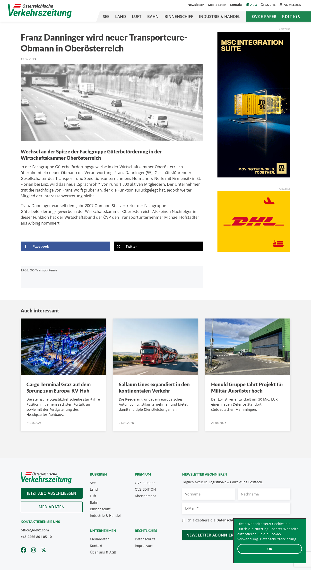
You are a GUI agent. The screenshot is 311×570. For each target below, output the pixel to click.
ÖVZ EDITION (145, 489)
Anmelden (292, 4)
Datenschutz (145, 539)
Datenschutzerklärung (278, 539)
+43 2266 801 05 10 (36, 536)
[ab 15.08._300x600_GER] (253, 104)
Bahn (153, 16)
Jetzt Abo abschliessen (52, 493)
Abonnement (145, 496)
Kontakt (236, 4)
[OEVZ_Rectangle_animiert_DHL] (253, 221)
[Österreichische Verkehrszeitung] (40, 11)
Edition (291, 16)
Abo (253, 4)
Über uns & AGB (103, 552)
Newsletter (196, 4)
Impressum (144, 545)
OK (269, 548)
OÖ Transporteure (43, 270)
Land (120, 16)
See (106, 16)
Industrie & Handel (219, 16)
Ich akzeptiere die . (226, 520)
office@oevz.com (35, 530)
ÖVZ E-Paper (264, 16)
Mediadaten (217, 4)
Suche (270, 4)
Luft (136, 16)
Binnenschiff (178, 16)
